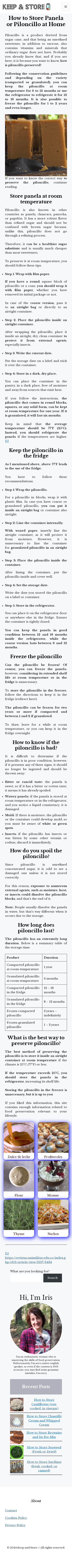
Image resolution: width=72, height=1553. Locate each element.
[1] (7, 441)
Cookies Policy (16, 1518)
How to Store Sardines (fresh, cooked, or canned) (44, 1466)
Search (52, 1278)
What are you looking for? (29, 1271)
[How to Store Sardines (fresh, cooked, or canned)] (16, 1467)
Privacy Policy (15, 1525)
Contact (11, 1510)
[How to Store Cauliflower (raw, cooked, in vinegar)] (16, 1405)
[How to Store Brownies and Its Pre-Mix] (16, 1438)
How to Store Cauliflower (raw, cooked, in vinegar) (44, 1404)
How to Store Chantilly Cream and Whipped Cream (44, 1421)
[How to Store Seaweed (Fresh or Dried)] (16, 1452)
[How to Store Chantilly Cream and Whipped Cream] (16, 1421)
